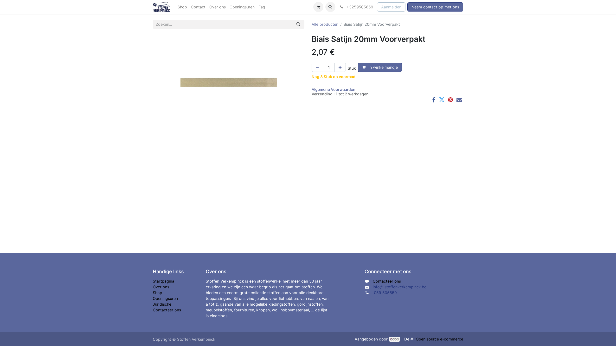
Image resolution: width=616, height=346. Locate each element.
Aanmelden (391, 7)
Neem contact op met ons (435, 7)
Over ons (161, 286)
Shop (157, 292)
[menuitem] (182, 7)
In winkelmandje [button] (382, 67)
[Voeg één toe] (340, 67)
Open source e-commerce (439, 339)
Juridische (162, 304)
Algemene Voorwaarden (333, 89)
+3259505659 (359, 7)
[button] (330, 7)
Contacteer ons (167, 310)
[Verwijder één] (317, 67)
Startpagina (163, 281)
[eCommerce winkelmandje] (318, 7)
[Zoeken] (298, 24)
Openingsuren (165, 298)
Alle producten (325, 24)
